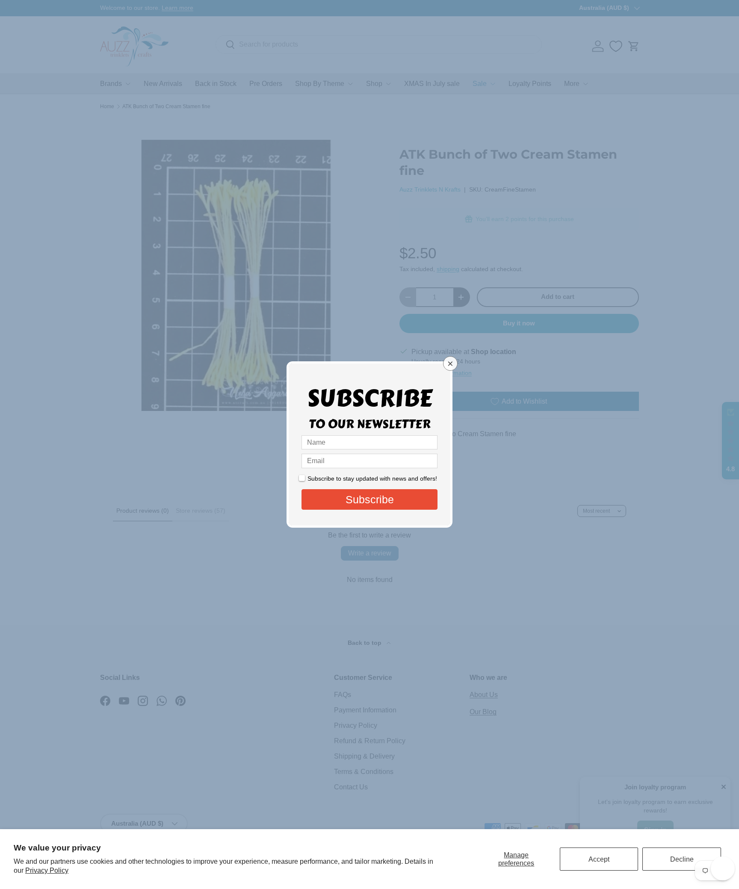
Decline (682, 859)
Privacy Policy (46, 870)
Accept (598, 859)
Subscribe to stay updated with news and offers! (372, 478)
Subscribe (370, 499)
